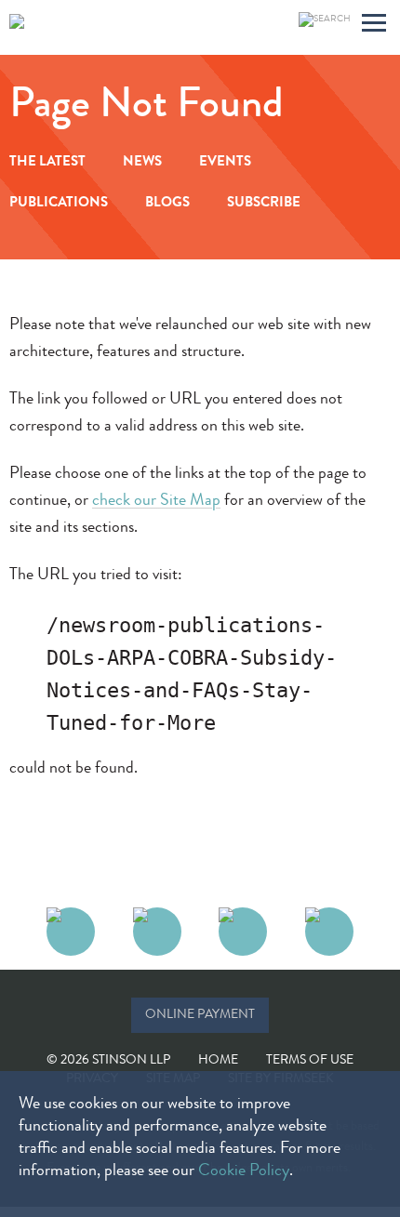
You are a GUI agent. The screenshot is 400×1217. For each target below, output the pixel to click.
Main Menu (374, 25)
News (142, 163)
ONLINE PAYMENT (200, 1015)
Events (225, 163)
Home (218, 1060)
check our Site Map (156, 501)
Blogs (167, 204)
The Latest (47, 163)
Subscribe (263, 204)
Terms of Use (309, 1060)
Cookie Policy (243, 1171)
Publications (58, 204)
